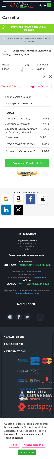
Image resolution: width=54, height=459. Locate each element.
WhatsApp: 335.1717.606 (35, 265)
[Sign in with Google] (6, 199)
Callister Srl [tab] (15, 337)
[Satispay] (27, 400)
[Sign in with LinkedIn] (6, 210)
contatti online (39, 277)
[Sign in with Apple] (43, 199)
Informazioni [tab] (16, 351)
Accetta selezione (33, 444)
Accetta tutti (27, 452)
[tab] (27, 97)
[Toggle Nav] (4, 5)
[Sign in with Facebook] (30, 199)
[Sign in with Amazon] (18, 199)
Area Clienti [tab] (14, 344)
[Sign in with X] (18, 210)
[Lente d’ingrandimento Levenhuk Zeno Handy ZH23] (7, 54)
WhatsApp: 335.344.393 (34, 284)
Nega (14, 444)
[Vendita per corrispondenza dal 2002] (21, 5)
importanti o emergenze (27, 293)
